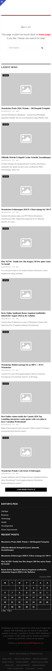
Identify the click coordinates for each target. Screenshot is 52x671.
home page (45, 34)
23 (27, 602)
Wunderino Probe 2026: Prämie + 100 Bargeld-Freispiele (25, 108)
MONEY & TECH (8, 662)
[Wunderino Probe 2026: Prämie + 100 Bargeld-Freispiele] (26, 89)
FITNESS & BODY (22, 662)
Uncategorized (7, 526)
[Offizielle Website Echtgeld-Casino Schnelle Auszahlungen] (26, 138)
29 (19, 607)
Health (3, 522)
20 (5, 602)
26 (47, 602)
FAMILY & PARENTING (15, 668)
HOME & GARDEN (38, 665)
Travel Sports (30, 668)
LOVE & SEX (9, 665)
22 (19, 602)
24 (34, 602)
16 (27, 597)
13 (5, 597)
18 (40, 597)
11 (40, 593)
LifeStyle (5, 75)
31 (34, 607)
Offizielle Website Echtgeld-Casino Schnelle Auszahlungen (26, 157)
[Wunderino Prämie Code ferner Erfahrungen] (26, 452)
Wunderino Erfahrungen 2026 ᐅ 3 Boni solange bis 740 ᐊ (26, 209)
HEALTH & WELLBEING (22, 659)
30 (27, 607)
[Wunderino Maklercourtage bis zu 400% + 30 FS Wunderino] (26, 346)
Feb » (9, 611)
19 (47, 597)
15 (19, 597)
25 (40, 602)
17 (34, 597)
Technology (5, 519)
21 (12, 602)
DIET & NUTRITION (23, 665)
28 (12, 607)
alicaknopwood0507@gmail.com (31, 643)
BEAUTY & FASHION (40, 659)
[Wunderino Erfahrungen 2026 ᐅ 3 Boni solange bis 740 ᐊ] (26, 190)
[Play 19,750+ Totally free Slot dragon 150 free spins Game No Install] (26, 242)
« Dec (3, 611)
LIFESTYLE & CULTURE (39, 662)
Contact (40, 668)
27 (5, 607)
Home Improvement (9, 530)
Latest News (9, 67)
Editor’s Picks (7, 659)
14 (12, 597)
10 (34, 593)
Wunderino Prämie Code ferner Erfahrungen (20, 471)
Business (4, 515)
